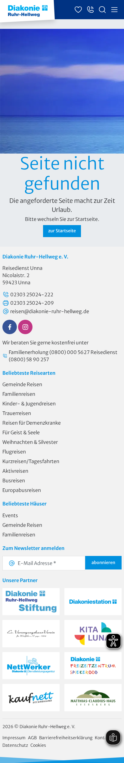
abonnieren (103, 562)
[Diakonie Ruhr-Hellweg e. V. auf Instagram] (25, 327)
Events (10, 515)
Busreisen (13, 481)
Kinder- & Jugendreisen (29, 404)
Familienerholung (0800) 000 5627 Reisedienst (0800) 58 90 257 (63, 355)
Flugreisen (14, 452)
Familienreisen (18, 394)
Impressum (14, 737)
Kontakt (103, 737)
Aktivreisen (15, 471)
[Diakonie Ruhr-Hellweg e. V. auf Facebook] (9, 327)
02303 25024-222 (31, 294)
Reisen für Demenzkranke (31, 423)
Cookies (38, 745)
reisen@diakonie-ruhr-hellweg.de (49, 311)
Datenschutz (15, 745)
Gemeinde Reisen (22, 384)
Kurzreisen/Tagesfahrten (30, 461)
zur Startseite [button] (62, 230)
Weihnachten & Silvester (30, 442)
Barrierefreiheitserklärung (65, 737)
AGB (32, 737)
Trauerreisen (16, 413)
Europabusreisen (21, 490)
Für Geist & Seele (21, 432)
